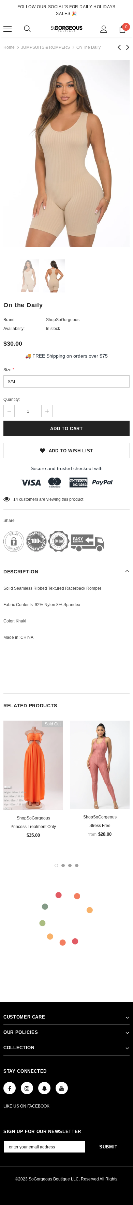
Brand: (9, 319)
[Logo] (66, 29)
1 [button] (56, 865)
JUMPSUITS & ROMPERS (45, 47)
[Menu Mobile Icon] (7, 29)
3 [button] (70, 865)
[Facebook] (9, 1088)
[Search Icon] (27, 29)
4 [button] (76, 865)
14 (15, 499)
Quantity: (11, 399)
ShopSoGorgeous (62, 319)
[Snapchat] (44, 1088)
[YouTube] (62, 1088)
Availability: (14, 328)
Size (8, 369)
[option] (66, 153)
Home (9, 47)
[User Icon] (103, 29)
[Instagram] (27, 1088)
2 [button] (63, 865)
